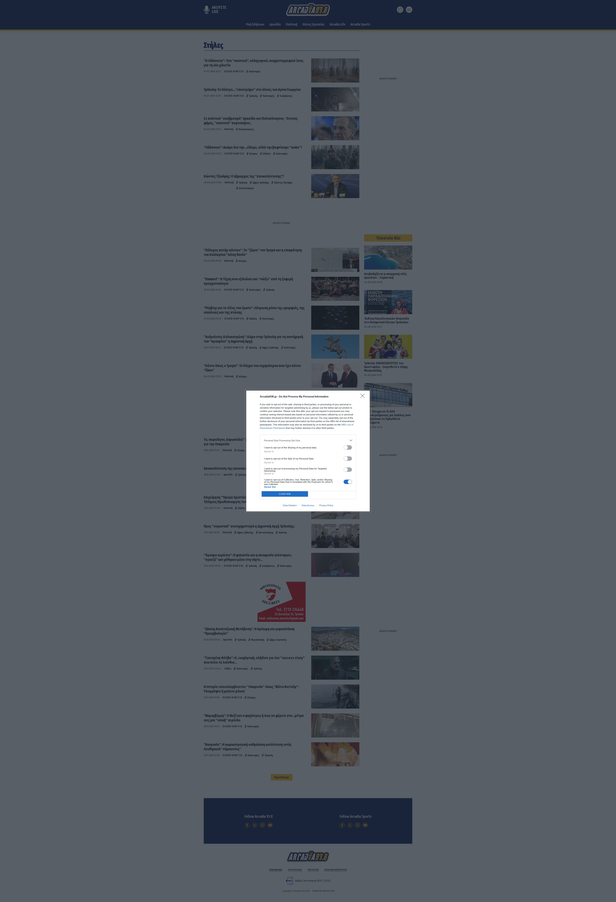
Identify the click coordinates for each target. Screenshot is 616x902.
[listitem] (308, 440)
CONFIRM (285, 494)
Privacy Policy (326, 505)
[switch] (348, 447)
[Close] (363, 397)
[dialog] (308, 451)
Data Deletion (290, 505)
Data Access (308, 505)
